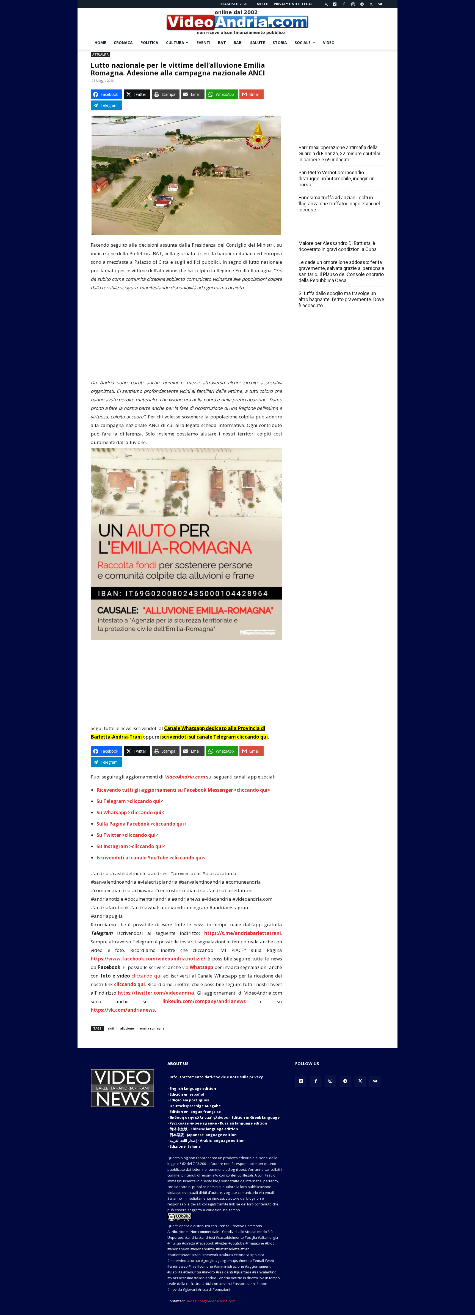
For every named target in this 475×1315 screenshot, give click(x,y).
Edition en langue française (195, 1111)
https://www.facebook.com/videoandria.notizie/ (148, 958)
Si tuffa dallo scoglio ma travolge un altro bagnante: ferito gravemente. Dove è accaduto (341, 299)
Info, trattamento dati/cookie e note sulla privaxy (216, 1076)
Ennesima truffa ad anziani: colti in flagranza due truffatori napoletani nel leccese (339, 204)
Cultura (175, 42)
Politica (149, 42)
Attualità (100, 54)
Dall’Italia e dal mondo (325, 231)
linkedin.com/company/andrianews (204, 1001)
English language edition (193, 1088)
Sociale (303, 42)
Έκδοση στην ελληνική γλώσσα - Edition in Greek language (225, 1117)
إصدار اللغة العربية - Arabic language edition (207, 1140)
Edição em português (189, 1100)
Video (329, 42)
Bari (238, 42)
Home (100, 42)
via (198, 967)
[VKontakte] (380, 4)
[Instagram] (353, 4)
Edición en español (187, 1094)
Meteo (263, 4)
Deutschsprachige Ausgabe (195, 1105)
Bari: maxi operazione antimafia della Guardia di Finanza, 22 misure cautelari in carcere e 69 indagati (340, 153)
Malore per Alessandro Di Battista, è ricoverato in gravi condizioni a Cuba (338, 246)
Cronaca (123, 42)
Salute (257, 42)
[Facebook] (344, 4)
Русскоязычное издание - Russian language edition (218, 1123)
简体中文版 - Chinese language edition (204, 1128)
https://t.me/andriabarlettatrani (242, 933)
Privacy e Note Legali (294, 4)
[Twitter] (371, 4)
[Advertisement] (186, 337)
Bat (222, 42)
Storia (280, 42)
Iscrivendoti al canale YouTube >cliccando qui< (151, 857)
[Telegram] (362, 4)
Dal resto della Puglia (324, 135)
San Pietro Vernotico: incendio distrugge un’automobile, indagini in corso (337, 178)
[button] (326, 4)
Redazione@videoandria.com (210, 1300)
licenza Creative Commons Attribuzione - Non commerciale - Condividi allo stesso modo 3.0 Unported (219, 1231)
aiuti (110, 1028)
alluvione (127, 1028)
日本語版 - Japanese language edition (203, 1134)
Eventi (203, 42)
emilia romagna (152, 1028)
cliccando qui (147, 976)
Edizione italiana (185, 1146)
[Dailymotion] (335, 4)
